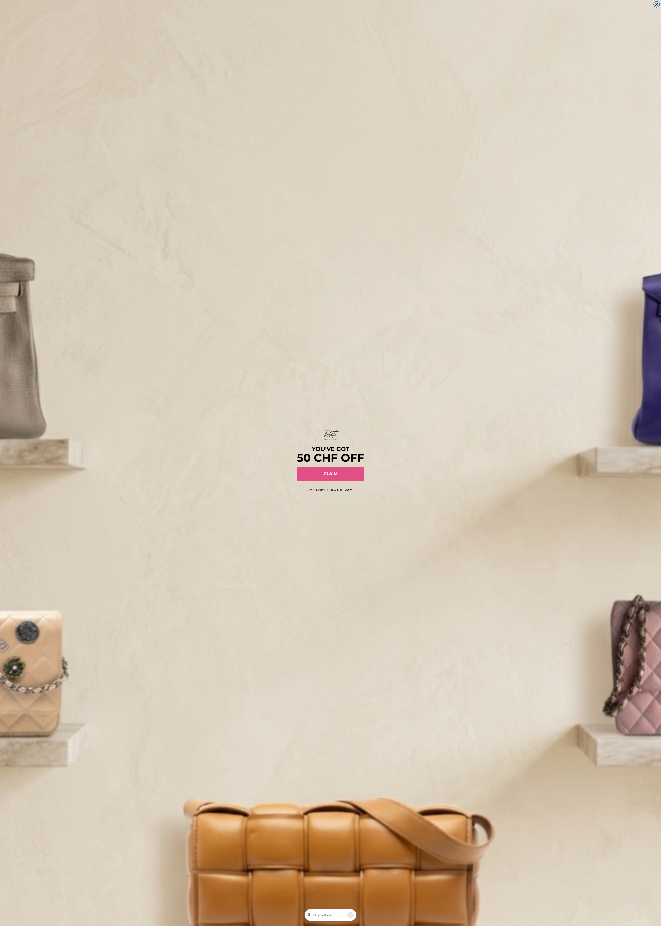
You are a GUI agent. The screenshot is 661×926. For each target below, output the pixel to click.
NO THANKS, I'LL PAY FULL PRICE (330, 490)
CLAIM (331, 473)
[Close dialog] (657, 4)
